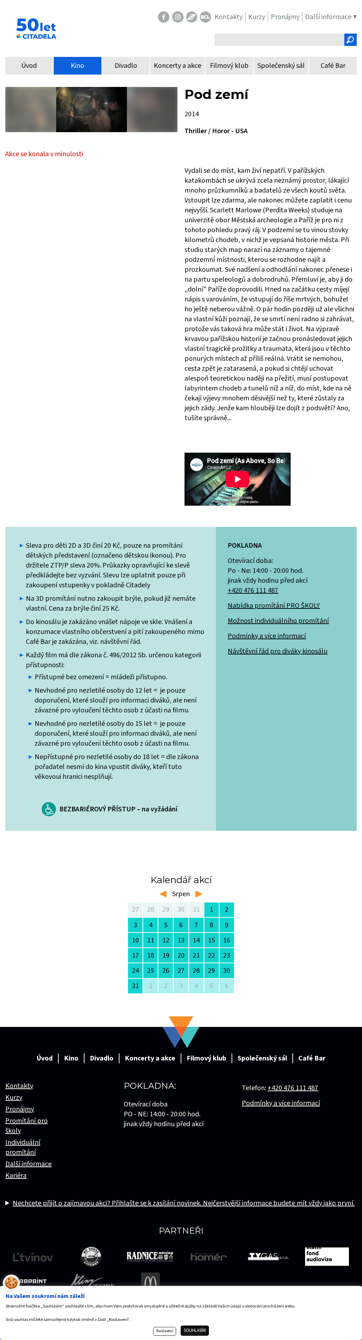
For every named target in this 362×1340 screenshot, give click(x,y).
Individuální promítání (22, 1147)
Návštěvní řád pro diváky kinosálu (277, 651)
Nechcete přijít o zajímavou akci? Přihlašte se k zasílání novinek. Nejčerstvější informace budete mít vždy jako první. (184, 1203)
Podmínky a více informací (267, 636)
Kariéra (16, 1176)
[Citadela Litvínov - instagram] (177, 17)
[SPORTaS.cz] (191, 17)
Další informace (28, 1164)
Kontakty (19, 1086)
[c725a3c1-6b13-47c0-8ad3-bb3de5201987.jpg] (91, 109)
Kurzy (13, 1098)
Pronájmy (19, 1109)
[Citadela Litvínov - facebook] (163, 17)
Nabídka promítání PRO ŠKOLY (274, 606)
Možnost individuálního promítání (278, 621)
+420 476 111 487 (253, 590)
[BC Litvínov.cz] (205, 17)
